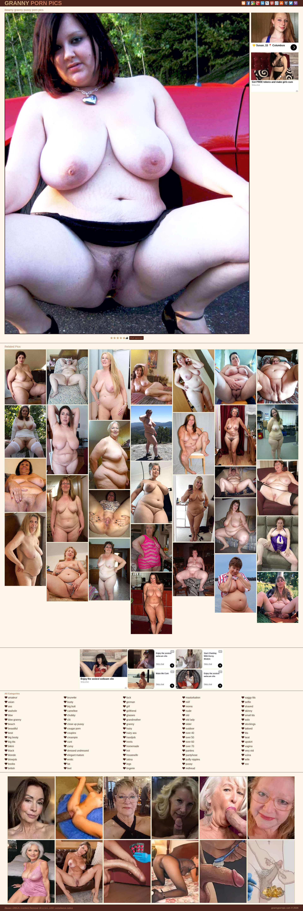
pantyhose (191, 755)
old (187, 715)
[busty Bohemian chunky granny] (277, 597)
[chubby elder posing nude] (277, 487)
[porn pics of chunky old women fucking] (277, 432)
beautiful (12, 728)
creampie (72, 737)
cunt (69, 741)
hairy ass (131, 733)
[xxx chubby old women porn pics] (151, 603)
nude (188, 711)
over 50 (189, 737)
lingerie (130, 768)
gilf (128, 706)
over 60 (189, 741)
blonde (11, 755)
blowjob (12, 759)
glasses (130, 715)
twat (247, 737)
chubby (71, 715)
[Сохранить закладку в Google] (253, 3)
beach (11, 724)
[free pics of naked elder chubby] (235, 376)
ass (9, 706)
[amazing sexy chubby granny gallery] (235, 435)
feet (69, 768)
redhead (190, 768)
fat (68, 764)
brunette (71, 697)
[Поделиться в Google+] (258, 3)
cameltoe (72, 711)
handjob (131, 737)
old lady (190, 719)
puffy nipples (192, 759)
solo (247, 719)
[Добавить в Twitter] (291, 3)
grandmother (133, 719)
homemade (132, 746)
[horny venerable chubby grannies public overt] (277, 543)
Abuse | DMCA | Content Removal (21, 908)
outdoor (189, 728)
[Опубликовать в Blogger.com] (243, 3)
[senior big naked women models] (109, 384)
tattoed (248, 728)
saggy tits (249, 697)
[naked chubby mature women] (25, 485)
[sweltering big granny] (109, 514)
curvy (70, 746)
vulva (247, 755)
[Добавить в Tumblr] (286, 3)
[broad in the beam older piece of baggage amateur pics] (151, 548)
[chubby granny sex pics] (151, 433)
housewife (132, 755)
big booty (12, 737)
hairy (129, 728)
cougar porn (74, 728)
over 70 (189, 746)
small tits (249, 715)
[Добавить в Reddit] (277, 3)
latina (129, 759)
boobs (11, 764)
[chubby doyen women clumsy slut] (67, 508)
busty (70, 702)
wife (247, 759)
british (11, 768)
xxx (246, 764)
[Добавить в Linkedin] (262, 3)
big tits (11, 741)
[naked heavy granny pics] (277, 376)
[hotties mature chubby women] (193, 569)
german (130, 702)
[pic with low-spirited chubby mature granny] (25, 431)
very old (249, 750)
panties (189, 750)
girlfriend (131, 711)
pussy (188, 764)
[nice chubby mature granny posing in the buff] (193, 508)
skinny (248, 711)
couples (71, 733)
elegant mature (75, 755)
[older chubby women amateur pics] (109, 455)
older (188, 724)
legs (128, 764)
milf (187, 702)
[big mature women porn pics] (235, 525)
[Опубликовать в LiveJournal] (267, 3)
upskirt (248, 741)
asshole (12, 711)
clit (68, 719)
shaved (248, 706)
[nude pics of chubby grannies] (67, 376)
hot (128, 750)
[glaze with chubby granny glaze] (109, 569)
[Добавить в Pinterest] (272, 3)
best (10, 733)
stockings (249, 724)
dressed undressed (78, 750)
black (10, 750)
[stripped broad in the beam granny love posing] (151, 492)
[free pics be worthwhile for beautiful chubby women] (25, 376)
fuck (128, 697)
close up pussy (75, 724)
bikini (10, 746)
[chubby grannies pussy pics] (67, 439)
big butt (71, 706)
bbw (10, 715)
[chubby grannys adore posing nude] (25, 549)
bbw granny (14, 719)
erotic (70, 759)
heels (129, 741)
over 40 (189, 733)
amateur (12, 697)
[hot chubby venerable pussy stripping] (193, 444)
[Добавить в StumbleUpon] (281, 3)
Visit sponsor (136, 338)
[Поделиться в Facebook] (248, 3)
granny (130, 724)
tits (246, 733)
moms (189, 706)
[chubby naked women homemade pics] (235, 481)
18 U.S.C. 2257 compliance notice (56, 908)
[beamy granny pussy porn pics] (127, 173)
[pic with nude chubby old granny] (193, 380)
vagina (248, 746)
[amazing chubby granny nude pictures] (67, 572)
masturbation (192, 697)
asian (10, 702)
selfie (247, 702)
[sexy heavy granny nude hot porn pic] (235, 583)
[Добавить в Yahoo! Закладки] (295, 3)
